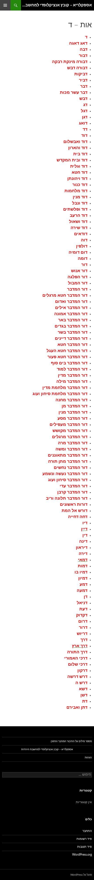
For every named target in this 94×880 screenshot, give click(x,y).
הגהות (88, 757)
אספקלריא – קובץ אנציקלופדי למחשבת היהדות (56, 5)
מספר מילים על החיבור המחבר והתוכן (71, 741)
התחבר (87, 831)
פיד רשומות (84, 838)
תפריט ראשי (5, 5)
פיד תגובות (84, 846)
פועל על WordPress (81, 874)
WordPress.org (82, 854)
